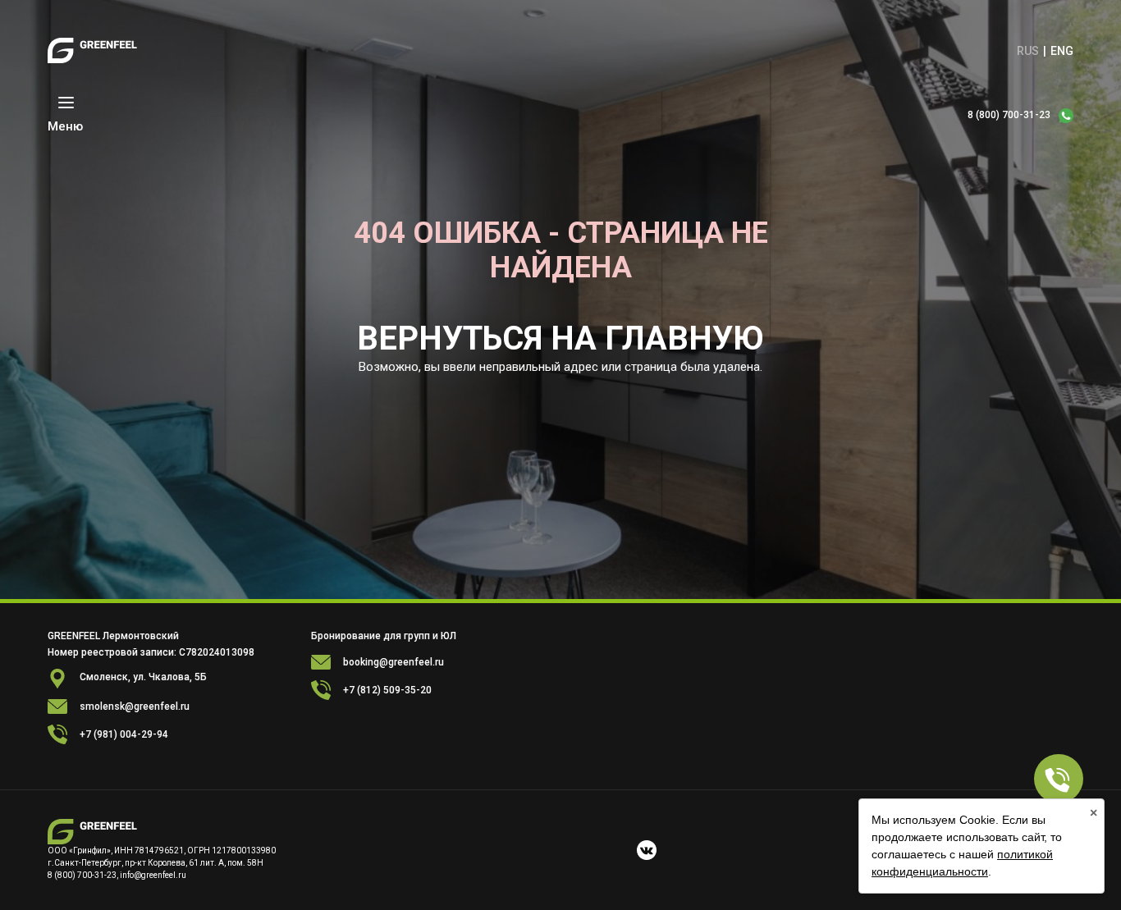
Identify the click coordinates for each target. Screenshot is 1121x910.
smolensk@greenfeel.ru (135, 706)
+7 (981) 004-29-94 (124, 734)
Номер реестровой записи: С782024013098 (151, 652)
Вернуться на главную (560, 338)
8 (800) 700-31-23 (1009, 115)
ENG (1061, 50)
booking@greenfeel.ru (393, 662)
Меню (65, 126)
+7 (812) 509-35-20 (387, 690)
